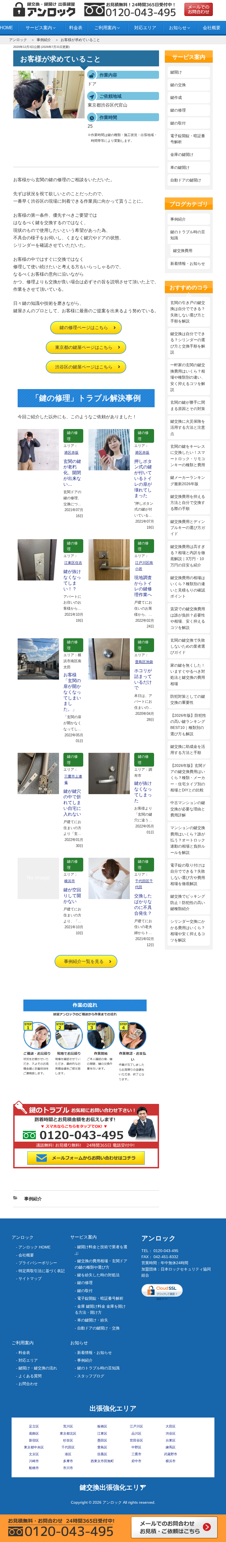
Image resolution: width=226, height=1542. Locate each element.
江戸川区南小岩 (144, 566)
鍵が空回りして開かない (72, 895)
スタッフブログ (90, 1376)
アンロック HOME (34, 1247)
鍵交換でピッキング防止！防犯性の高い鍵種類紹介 (187, 902)
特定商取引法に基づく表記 (41, 1271)
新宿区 (34, 1440)
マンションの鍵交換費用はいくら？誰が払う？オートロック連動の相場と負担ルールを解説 (187, 840)
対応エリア (145, 27)
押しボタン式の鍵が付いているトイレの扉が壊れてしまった (143, 478)
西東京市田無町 (102, 1461)
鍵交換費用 (182, 250)
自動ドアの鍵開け (185, 180)
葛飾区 (34, 1433)
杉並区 (68, 1440)
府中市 (136, 1461)
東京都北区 (68, 1433)
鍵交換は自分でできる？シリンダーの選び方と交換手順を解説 (187, 343)
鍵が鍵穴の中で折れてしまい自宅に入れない (72, 802)
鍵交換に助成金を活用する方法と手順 (187, 749)
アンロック (18, 40)
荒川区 (68, 1426)
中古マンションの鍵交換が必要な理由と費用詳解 (187, 808)
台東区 (171, 1440)
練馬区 (171, 1447)
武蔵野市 (170, 1454)
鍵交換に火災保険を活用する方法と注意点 (187, 427)
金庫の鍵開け (181, 154)
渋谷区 (171, 1433)
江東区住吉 (73, 563)
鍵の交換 (178, 85)
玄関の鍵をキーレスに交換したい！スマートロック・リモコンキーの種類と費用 (187, 455)
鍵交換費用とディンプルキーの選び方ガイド (187, 527)
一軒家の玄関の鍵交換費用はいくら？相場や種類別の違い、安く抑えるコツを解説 (187, 377)
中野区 (136, 1447)
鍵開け (176, 72)
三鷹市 (136, 1454)
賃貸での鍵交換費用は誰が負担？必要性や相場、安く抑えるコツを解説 (187, 618)
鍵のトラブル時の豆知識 (187, 235)
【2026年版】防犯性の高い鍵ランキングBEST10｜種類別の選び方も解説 (188, 724)
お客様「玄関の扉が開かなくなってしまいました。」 (72, 692)
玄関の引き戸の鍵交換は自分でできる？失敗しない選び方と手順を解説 (187, 311)
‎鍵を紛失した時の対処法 (98, 1275)
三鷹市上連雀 (73, 779)
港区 (68, 1454)
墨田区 (102, 1440)
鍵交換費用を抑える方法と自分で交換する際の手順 (187, 502)
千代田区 (68, 1447)
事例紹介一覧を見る (84, 961)
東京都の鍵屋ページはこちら (83, 347)
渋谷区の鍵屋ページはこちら (83, 367)
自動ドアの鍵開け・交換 (98, 1328)
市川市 (68, 1468)
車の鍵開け (180, 167)
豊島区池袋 (144, 662)
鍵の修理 (72, 436)
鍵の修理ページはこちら (84, 327)
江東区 (102, 1433)
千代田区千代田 (144, 884)
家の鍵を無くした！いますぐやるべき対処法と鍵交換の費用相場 (187, 674)
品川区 (136, 1433)
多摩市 (68, 1461)
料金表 (75, 27)
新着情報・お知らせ (187, 263)
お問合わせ (28, 1383)
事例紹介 (44, 40)
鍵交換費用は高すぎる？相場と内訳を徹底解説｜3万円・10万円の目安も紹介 (187, 555)
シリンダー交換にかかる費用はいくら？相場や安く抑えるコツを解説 (187, 930)
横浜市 (69, 881)
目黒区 (102, 1454)
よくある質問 (30, 1376)
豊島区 (102, 1447)
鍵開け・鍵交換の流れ (37, 1368)
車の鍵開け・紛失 (92, 1320)
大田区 (171, 1426)
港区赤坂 (71, 452)
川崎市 (34, 1461)
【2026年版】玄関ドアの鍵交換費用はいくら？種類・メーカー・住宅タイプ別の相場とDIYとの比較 (188, 777)
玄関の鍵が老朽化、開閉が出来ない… (72, 473)
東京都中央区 (34, 1447)
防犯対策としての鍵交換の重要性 (187, 699)
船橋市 (34, 1468)
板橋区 (102, 1426)
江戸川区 (136, 1426)
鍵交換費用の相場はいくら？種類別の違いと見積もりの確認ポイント (187, 586)
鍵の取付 (178, 123)
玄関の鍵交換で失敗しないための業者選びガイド (187, 646)
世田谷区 (136, 1440)
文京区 (34, 1454)
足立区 (34, 1426)
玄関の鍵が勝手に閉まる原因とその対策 (187, 405)
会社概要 (211, 27)
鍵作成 (176, 97)
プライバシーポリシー (37, 1263)
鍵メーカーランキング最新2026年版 (187, 480)
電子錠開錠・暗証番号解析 (187, 139)
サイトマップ (30, 1278)
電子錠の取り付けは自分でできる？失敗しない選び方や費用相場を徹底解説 (187, 874)
